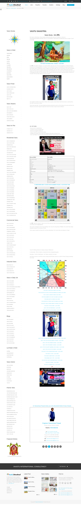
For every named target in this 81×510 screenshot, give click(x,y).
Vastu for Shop (10, 225)
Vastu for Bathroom (11, 160)
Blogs (8, 316)
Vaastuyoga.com (10, 416)
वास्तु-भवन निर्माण (9, 74)
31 (46, 446)
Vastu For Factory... (31, 486)
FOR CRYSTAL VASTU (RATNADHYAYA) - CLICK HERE (52, 360)
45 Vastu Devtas (13, 8)
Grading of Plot (10, 132)
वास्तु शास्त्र (8, 55)
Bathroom (9, 367)
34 (54, 446)
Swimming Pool (10, 205)
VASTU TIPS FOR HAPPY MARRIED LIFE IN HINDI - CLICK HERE (52, 347)
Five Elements (9, 112)
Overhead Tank (10, 201)
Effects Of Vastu (10, 325)
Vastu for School (10, 235)
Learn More (11, 483)
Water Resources (10, 195)
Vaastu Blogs (9, 321)
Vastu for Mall (10, 256)
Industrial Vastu (11, 261)
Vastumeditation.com (11, 418)
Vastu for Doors (10, 178)
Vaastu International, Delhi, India (23, 1)
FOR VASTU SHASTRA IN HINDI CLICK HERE (52, 290)
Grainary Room (10, 170)
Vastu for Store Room (11, 172)
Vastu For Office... (31, 477)
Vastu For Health (10, 331)
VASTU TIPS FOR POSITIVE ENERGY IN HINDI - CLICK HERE (52, 340)
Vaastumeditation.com (11, 420)
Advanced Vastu (10, 89)
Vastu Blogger (10, 323)
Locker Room (9, 164)
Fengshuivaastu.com (11, 402)
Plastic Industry (10, 270)
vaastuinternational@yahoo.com (52, 440)
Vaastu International (11, 87)
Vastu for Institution (11, 233)
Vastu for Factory (10, 272)
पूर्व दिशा (8, 57)
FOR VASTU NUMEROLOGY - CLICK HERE (52, 364)
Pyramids (45, 4)
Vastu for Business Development (13, 286)
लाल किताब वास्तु (9, 357)
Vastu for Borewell (11, 197)
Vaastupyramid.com (11, 398)
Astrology (58, 4)
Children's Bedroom (11, 371)
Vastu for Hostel (10, 237)
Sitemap (8, 487)
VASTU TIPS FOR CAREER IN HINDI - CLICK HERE (52, 342)
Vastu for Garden (10, 191)
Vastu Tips (9, 94)
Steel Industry (10, 268)
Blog (64, 4)
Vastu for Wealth (10, 284)
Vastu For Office (10, 339)
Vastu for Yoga (10, 300)
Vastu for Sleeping (11, 296)
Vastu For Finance (10, 335)
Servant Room (10, 166)
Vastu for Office (10, 223)
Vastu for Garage (10, 189)
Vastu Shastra (11, 103)
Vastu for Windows (11, 180)
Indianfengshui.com (11, 391)
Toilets (8, 382)
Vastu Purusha (10, 114)
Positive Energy (10, 304)
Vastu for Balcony (10, 174)
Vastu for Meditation (11, 302)
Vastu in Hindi (11, 50)
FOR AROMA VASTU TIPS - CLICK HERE (52, 358)
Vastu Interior (10, 365)
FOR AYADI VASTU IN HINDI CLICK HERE (52, 299)
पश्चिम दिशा (8, 59)
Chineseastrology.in (11, 410)
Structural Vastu (10, 116)
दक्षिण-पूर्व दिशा (9, 67)
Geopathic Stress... (31, 491)
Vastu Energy (9, 118)
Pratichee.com (9, 428)
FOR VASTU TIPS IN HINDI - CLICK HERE (52, 305)
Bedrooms (9, 369)
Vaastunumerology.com (12, 414)
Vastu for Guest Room (11, 156)
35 (57, 446)
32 (49, 446)
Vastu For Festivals (11, 329)
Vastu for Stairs (10, 182)
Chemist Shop (9, 243)
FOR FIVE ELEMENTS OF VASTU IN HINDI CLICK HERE (52, 297)
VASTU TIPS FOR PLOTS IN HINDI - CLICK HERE (52, 349)
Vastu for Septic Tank (11, 203)
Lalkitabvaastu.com (11, 404)
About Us (9, 98)
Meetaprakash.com (10, 424)
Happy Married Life (10, 292)
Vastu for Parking (10, 187)
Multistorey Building (11, 229)
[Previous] (43, 446)
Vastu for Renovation (11, 215)
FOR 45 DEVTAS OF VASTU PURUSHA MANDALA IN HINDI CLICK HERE (52, 292)
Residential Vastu (12, 137)
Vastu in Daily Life (12, 277)
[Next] (60, 446)
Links (31, 4)
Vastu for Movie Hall (11, 252)
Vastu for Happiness (11, 294)
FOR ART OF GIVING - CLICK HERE (52, 362)
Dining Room (9, 148)
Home (26, 4)
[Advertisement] (40, 21)
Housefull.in (9, 430)
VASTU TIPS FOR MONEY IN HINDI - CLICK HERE (52, 344)
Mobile (66, 1)
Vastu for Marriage (11, 290)
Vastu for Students (11, 288)
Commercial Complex (11, 231)
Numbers (51, 4)
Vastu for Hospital (11, 241)
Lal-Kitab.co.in (9, 406)
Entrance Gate (10, 207)
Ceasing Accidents (10, 308)
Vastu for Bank (10, 250)
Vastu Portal (10, 84)
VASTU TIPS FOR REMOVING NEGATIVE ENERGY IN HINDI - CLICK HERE (52, 338)
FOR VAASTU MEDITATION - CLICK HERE (52, 355)
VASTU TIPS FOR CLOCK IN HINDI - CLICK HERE (52, 310)
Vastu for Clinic (10, 239)
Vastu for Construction (12, 213)
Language (71, 1)
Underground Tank (11, 199)
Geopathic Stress (10, 120)
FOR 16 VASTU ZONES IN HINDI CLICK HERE (52, 294)
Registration (9, 490)
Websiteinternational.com (12, 412)
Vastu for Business (11, 227)
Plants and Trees (10, 193)
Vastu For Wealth (10, 333)
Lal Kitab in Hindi (12, 348)
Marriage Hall (9, 248)
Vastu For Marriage (11, 337)
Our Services (63, 466)
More (39, 494)
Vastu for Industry (11, 266)
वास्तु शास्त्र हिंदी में (9, 53)
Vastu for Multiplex (11, 254)
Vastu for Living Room (11, 146)
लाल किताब (8, 351)
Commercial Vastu (12, 220)
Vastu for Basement (11, 162)
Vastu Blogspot (10, 319)
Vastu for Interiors (11, 211)
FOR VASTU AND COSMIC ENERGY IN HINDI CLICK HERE (52, 303)
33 (51, 446)
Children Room (10, 152)
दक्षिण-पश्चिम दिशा (9, 69)
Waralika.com (9, 426)
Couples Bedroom (10, 158)
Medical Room (9, 168)
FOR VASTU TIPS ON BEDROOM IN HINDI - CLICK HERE (52, 351)
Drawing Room (10, 144)
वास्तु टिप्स (8, 78)
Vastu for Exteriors (11, 209)
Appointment (70, 4)
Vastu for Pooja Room (11, 150)
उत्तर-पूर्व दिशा (8, 65)
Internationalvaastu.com (12, 396)
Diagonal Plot (10, 130)
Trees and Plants (10, 310)
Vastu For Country (11, 327)
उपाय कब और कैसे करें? (10, 353)
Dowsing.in (9, 408)
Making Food (9, 298)
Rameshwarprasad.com (11, 422)
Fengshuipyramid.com (11, 400)
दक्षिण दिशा (8, 63)
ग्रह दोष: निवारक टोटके (10, 355)
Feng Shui (37, 4)
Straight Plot (10, 128)
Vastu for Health (10, 282)
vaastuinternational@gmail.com (47, 1)
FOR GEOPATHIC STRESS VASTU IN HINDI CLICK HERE (52, 301)
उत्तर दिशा (8, 61)
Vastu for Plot (11, 125)
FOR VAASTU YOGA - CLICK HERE (52, 353)
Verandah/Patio (10, 176)
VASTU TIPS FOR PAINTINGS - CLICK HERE (52, 307)
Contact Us (9, 492)
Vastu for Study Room (11, 154)
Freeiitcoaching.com (11, 432)
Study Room (9, 380)
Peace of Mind (9, 306)
